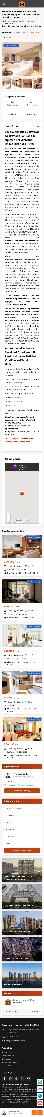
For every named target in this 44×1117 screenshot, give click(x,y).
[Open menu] (4, 3)
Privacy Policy (7, 1066)
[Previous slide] (6, 59)
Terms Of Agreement (11, 1062)
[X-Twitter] (22, 1078)
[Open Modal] (37, 1112)
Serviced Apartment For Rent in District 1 (21, 27)
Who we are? (7, 1052)
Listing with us (8, 1055)
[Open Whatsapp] (40, 1082)
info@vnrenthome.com (15, 1041)
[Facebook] (4, 1078)
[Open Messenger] (40, 1096)
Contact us (6, 1059)
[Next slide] (38, 59)
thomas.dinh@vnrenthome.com (20, 785)
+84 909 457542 (14, 781)
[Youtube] (28, 1078)
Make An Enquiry (22, 790)
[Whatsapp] (10, 1078)
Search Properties (22, 850)
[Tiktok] (16, 1078)
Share (8, 37)
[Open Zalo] (40, 1089)
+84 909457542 (12, 1036)
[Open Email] (40, 1103)
